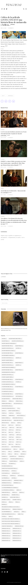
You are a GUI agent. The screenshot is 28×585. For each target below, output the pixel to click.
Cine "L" (3, 95)
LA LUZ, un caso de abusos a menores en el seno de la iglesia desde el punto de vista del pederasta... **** (14, 133)
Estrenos (3, 129)
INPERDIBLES (10, 95)
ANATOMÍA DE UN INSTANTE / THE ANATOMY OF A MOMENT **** (13, 192)
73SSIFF (2, 188)
